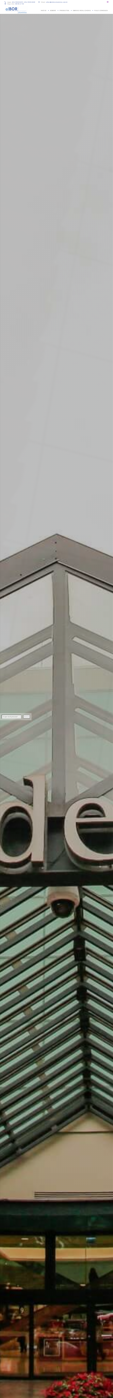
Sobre (53, 10)
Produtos (64, 10)
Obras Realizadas (82, 10)
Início (43, 10)
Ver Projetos (8, 708)
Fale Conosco (101, 10)
